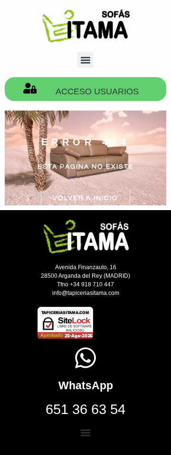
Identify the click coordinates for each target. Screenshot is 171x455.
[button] (85, 60)
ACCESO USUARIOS (97, 91)
